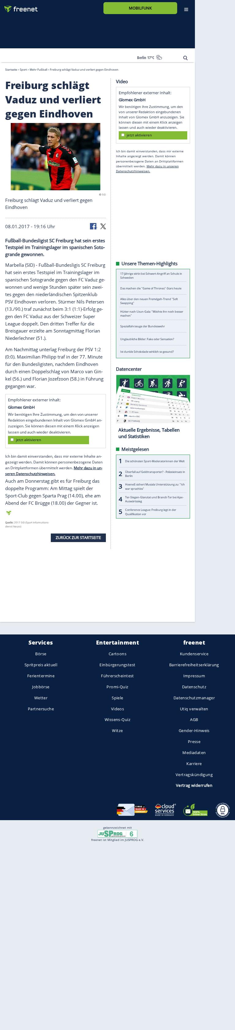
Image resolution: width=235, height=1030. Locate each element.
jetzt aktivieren (28, 439)
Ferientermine (40, 676)
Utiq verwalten (194, 709)
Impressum (194, 676)
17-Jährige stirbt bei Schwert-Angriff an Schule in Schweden (151, 275)
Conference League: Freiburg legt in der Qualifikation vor (150, 512)
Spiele (117, 698)
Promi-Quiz (117, 687)
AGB (194, 720)
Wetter (41, 698)
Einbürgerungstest (117, 665)
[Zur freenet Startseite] (18, 7)
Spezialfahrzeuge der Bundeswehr (142, 326)
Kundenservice (194, 654)
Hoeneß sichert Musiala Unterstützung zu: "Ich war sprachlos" (155, 486)
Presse (194, 741)
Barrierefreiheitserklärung (194, 665)
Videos (117, 709)
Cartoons (117, 654)
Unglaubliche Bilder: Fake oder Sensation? (147, 339)
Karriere (194, 763)
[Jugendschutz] (117, 833)
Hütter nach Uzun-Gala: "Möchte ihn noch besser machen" (151, 314)
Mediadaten (194, 752)
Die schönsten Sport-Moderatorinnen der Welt (155, 461)
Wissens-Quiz (117, 720)
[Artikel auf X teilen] (103, 226)
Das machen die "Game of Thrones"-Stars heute (150, 288)
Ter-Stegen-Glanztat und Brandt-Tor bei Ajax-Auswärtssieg (154, 499)
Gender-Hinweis (194, 731)
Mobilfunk (140, 8)
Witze (117, 731)
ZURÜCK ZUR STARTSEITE (78, 537)
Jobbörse (40, 687)
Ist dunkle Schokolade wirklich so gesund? (147, 352)
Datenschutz (194, 687)
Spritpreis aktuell (40, 665)
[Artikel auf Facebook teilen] (93, 226)
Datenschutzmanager (194, 698)
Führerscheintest (117, 676)
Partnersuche (41, 709)
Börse (40, 654)
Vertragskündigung (194, 774)
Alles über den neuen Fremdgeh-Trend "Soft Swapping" (149, 301)
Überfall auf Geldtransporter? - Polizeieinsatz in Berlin (155, 474)
